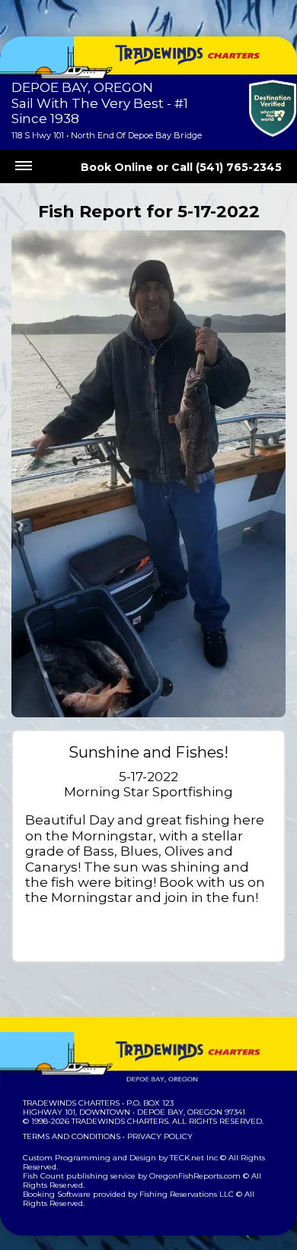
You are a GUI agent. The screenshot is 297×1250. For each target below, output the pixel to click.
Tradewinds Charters (71, 1103)
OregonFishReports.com (195, 1176)
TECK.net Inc (194, 1158)
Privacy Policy (160, 1136)
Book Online (117, 167)
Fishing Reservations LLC (186, 1194)
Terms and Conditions (71, 1136)
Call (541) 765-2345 (226, 167)
